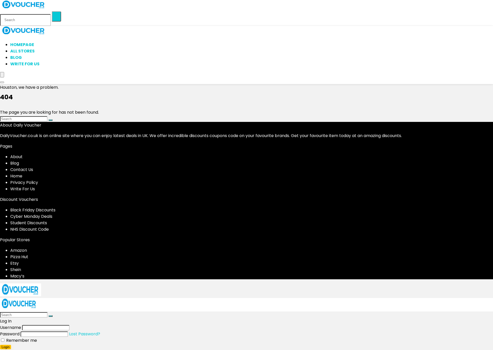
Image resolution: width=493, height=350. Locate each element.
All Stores (22, 51)
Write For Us (25, 64)
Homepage (22, 45)
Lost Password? (84, 334)
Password (10, 334)
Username (10, 327)
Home (16, 176)
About (16, 157)
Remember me (21, 340)
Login (6, 347)
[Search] (56, 16)
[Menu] (2, 74)
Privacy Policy (24, 182)
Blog (16, 57)
